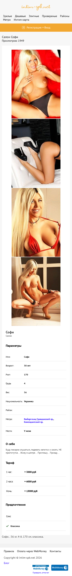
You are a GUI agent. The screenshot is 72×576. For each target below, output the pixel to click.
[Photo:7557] (36, 84)
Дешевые (20, 16)
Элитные (34, 16)
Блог (6, 563)
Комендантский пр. (33, 421)
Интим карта (21, 19)
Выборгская (30, 419)
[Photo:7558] (36, 222)
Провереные (49, 16)
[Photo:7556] (36, 153)
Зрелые (7, 16)
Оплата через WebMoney (32, 551)
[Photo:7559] (36, 291)
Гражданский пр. (45, 419)
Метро (7, 19)
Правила (9, 551)
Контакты (55, 551)
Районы (64, 16)
